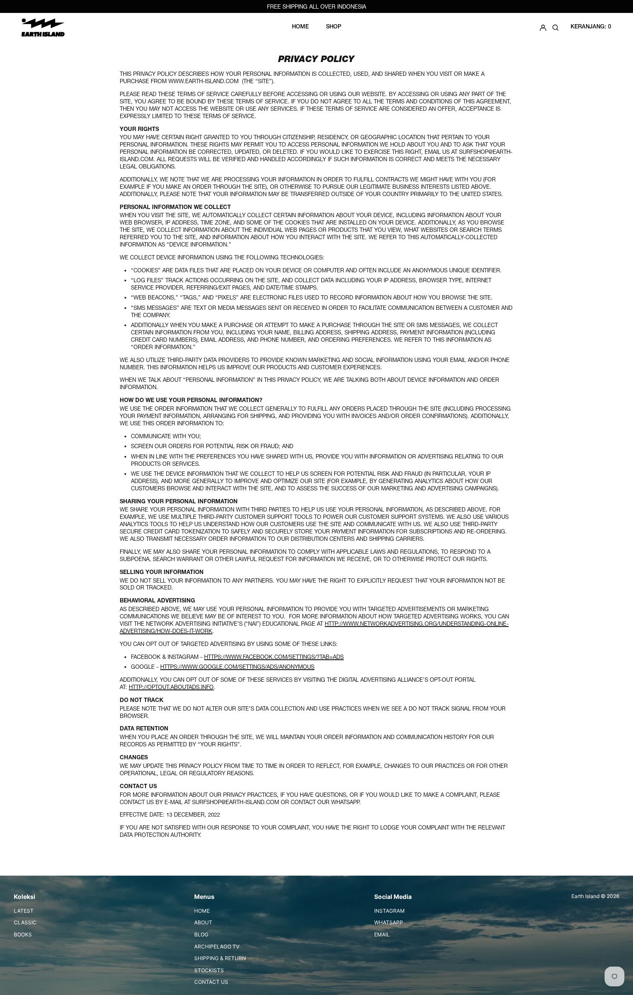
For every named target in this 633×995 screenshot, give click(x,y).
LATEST (24, 911)
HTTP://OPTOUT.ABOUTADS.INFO (171, 686)
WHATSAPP (388, 922)
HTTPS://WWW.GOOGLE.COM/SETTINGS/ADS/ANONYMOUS (237, 666)
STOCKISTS (209, 970)
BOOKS (23, 934)
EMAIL (382, 934)
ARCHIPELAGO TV (216, 946)
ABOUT (203, 922)
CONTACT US (211, 982)
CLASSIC (25, 922)
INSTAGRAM (389, 911)
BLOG (201, 934)
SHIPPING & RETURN (220, 958)
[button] (555, 27)
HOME (202, 911)
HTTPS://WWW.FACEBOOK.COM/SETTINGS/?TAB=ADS (274, 656)
